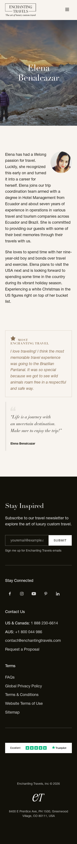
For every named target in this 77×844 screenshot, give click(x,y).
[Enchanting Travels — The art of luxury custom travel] (20, 10)
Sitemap (12, 712)
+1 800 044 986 (28, 631)
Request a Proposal (22, 649)
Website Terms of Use (24, 703)
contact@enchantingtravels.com (33, 640)
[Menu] (67, 10)
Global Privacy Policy (23, 685)
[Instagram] (22, 593)
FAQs (10, 677)
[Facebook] (10, 593)
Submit (60, 540)
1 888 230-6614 (44, 623)
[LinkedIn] (57, 593)
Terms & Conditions (21, 694)
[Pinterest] (45, 593)
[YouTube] (33, 593)
